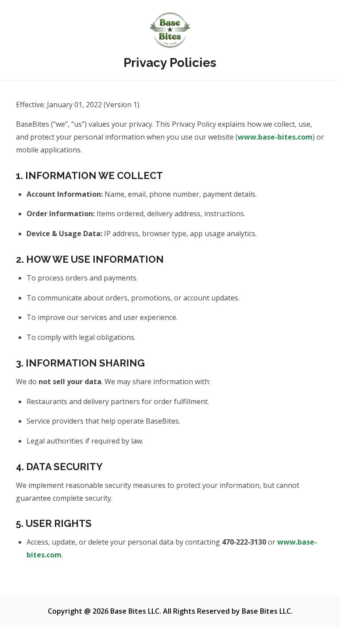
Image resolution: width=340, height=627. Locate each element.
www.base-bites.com (275, 137)
